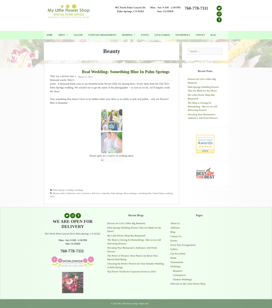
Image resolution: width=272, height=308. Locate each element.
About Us (175, 223)
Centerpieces (179, 275)
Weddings (127, 35)
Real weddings (130, 193)
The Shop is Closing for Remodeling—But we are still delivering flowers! (202, 106)
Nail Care (96, 193)
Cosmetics (86, 193)
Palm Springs (59, 190)
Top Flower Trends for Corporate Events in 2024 (131, 271)
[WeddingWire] (205, 137)
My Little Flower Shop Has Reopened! (126, 235)
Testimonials (182, 35)
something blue (144, 193)
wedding (70, 190)
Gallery (78, 35)
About (61, 35)
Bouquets (177, 271)
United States (158, 193)
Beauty (56, 193)
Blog (213, 35)
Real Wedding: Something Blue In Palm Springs (126, 71)
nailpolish (105, 193)
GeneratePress (155, 303)
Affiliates (175, 227)
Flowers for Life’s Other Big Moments (126, 223)
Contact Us (175, 236)
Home (50, 35)
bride (62, 193)
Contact (200, 35)
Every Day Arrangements (102, 35)
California (70, 193)
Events (145, 35)
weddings (79, 190)
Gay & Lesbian (162, 35)
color (78, 193)
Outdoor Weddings (182, 279)
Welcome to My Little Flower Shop (187, 283)
